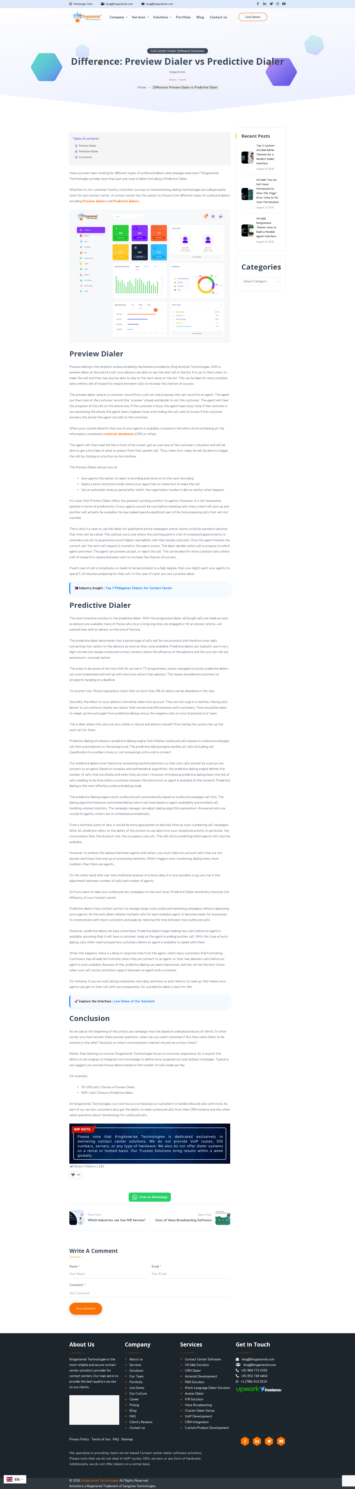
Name (74, 1266)
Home (141, 87)
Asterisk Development (201, 1376)
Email (157, 1266)
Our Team (136, 1376)
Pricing (134, 1405)
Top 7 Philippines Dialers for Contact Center (138, 588)
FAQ (132, 1416)
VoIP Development (198, 1416)
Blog (200, 17)
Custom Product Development (207, 1428)
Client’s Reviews (141, 1422)
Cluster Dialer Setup (199, 1411)
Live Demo (252, 17)
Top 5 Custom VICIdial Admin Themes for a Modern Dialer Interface (265, 154)
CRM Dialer (193, 1371)
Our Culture (138, 1393)
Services (138, 17)
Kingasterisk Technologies (100, 1480)
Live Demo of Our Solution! (134, 1001)
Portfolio (183, 17)
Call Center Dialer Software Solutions (177, 51)
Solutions (160, 17)
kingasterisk (177, 72)
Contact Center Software (203, 1359)
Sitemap (127, 1439)
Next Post (205, 1215)
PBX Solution (194, 1382)
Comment (77, 1285)
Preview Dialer (87, 145)
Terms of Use (100, 1439)
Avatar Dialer (194, 1393)
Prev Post (94, 1215)
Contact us (218, 17)
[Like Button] (73, 1175)
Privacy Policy (79, 1439)
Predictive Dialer (88, 151)
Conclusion (85, 157)
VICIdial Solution (197, 1365)
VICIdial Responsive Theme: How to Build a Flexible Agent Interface (266, 227)
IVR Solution (194, 1399)
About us (136, 1359)
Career (134, 1399)
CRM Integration (197, 1422)
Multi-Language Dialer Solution (207, 1388)
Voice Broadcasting (198, 1405)
